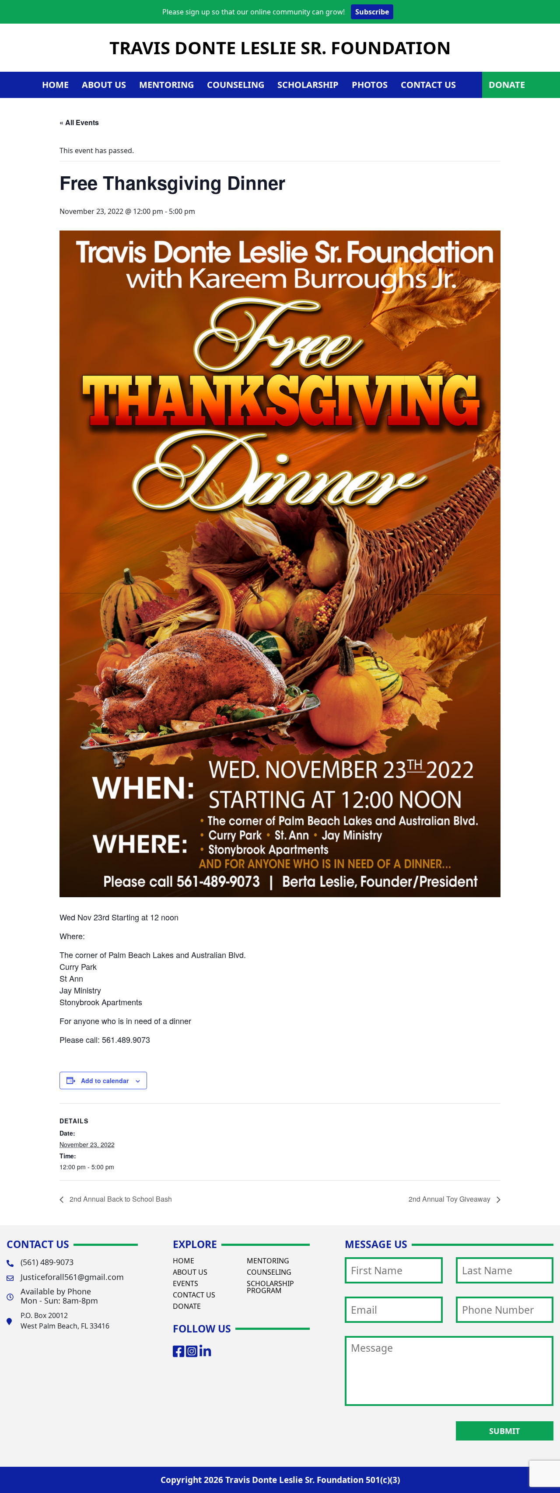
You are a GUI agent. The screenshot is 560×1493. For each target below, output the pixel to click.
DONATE (507, 85)
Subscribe (372, 12)
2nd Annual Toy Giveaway (450, 1199)
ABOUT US (190, 1272)
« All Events (79, 122)
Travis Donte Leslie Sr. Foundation (280, 47)
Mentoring (166, 85)
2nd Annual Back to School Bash (120, 1199)
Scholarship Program (270, 1287)
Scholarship (308, 85)
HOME (55, 85)
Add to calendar (105, 1080)
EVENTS (185, 1283)
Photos (370, 85)
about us (104, 85)
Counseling (235, 85)
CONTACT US (194, 1294)
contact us (428, 85)
